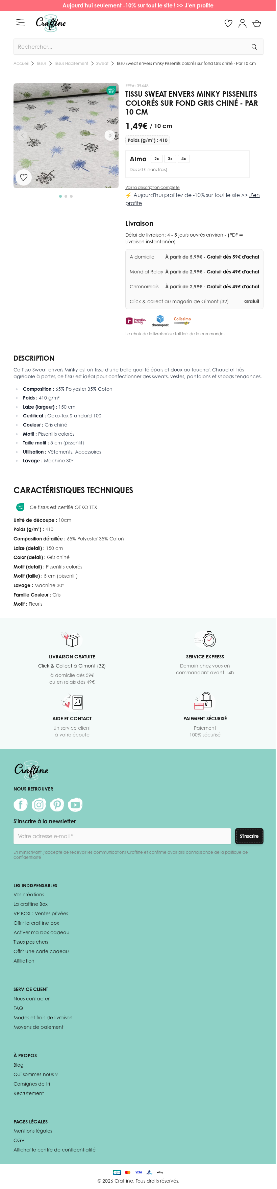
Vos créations (29, 894)
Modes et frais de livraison (43, 1017)
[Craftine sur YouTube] (75, 805)
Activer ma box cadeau (42, 932)
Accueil (21, 63)
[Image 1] (60, 196)
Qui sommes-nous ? (36, 1074)
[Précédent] (22, 135)
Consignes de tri (32, 1084)
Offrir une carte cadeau (41, 951)
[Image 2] (66, 196)
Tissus (41, 63)
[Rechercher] (254, 47)
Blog (18, 1065)
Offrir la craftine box (36, 923)
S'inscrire (249, 836)
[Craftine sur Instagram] (39, 805)
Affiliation (24, 961)
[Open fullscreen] (66, 135)
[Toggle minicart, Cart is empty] (256, 23)
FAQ (18, 1008)
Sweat (102, 63)
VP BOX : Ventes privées (41, 913)
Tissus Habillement (71, 63)
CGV (19, 1140)
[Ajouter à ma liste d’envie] (24, 177)
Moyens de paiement (39, 1027)
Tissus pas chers (31, 942)
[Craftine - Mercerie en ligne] (51, 23)
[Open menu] (21, 22)
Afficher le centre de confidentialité (55, 1149)
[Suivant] (110, 135)
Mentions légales (33, 1131)
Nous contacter (31, 998)
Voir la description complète (152, 187)
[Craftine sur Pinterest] (57, 805)
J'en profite (200, 5)
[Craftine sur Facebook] (21, 805)
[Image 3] (71, 196)
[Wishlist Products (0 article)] (228, 23)
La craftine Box (31, 904)
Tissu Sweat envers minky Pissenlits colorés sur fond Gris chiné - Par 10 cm (186, 63)
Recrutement (29, 1093)
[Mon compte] (242, 23)
